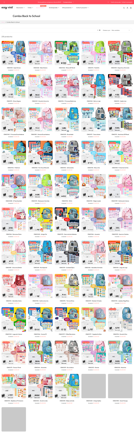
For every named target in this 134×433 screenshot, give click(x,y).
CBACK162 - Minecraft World (67, 68)
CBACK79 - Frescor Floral (14, 367)
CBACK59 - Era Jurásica (67, 367)
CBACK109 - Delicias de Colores (120, 201)
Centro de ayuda (116, 2)
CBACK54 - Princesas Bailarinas (67, 101)
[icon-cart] (130, 7)
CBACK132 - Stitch (67, 201)
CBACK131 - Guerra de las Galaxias (67, 234)
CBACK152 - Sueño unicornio (40, 301)
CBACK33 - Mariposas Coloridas (40, 201)
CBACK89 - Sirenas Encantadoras (40, 134)
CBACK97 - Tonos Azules (93, 134)
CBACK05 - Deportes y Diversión (120, 68)
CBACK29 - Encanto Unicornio (40, 101)
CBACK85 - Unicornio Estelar (14, 267)
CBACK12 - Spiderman (120, 101)
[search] (124, 7)
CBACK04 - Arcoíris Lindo (40, 401)
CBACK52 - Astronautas (67, 167)
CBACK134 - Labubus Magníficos (120, 301)
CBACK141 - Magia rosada (94, 201)
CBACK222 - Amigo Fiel (40, 234)
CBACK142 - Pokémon (14, 167)
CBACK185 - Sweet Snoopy (120, 401)
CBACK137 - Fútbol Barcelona (67, 334)
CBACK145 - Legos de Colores (14, 334)
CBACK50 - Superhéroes (14, 68)
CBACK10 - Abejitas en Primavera (13, 401)
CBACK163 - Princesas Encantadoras (14, 134)
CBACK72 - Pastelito (93, 68)
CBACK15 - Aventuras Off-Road (120, 134)
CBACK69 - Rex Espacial (40, 267)
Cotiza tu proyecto (127, 2)
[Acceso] (127, 7)
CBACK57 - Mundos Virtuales (94, 301)
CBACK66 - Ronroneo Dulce (13, 234)
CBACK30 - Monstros (120, 367)
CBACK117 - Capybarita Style (94, 334)
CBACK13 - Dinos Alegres (14, 101)
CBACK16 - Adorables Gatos (14, 301)
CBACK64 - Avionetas (40, 367)
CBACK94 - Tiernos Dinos (67, 301)
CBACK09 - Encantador (67, 134)
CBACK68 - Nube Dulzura (40, 68)
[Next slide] (108, 2)
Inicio (3, 22)
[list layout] (98, 30)
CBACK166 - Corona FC (40, 334)
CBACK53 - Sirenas (93, 367)
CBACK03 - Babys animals (67, 401)
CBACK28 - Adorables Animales (93, 267)
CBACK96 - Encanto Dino (120, 334)
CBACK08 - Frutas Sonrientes (120, 167)
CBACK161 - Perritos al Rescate (40, 167)
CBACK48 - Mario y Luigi (93, 101)
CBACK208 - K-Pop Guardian (14, 201)
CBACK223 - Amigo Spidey (93, 401)
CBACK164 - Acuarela (94, 234)
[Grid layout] (100, 30)
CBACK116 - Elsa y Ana (93, 167)
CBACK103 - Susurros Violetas (120, 234)
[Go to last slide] (4, 2)
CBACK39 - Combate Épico (66, 267)
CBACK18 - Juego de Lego (120, 267)
